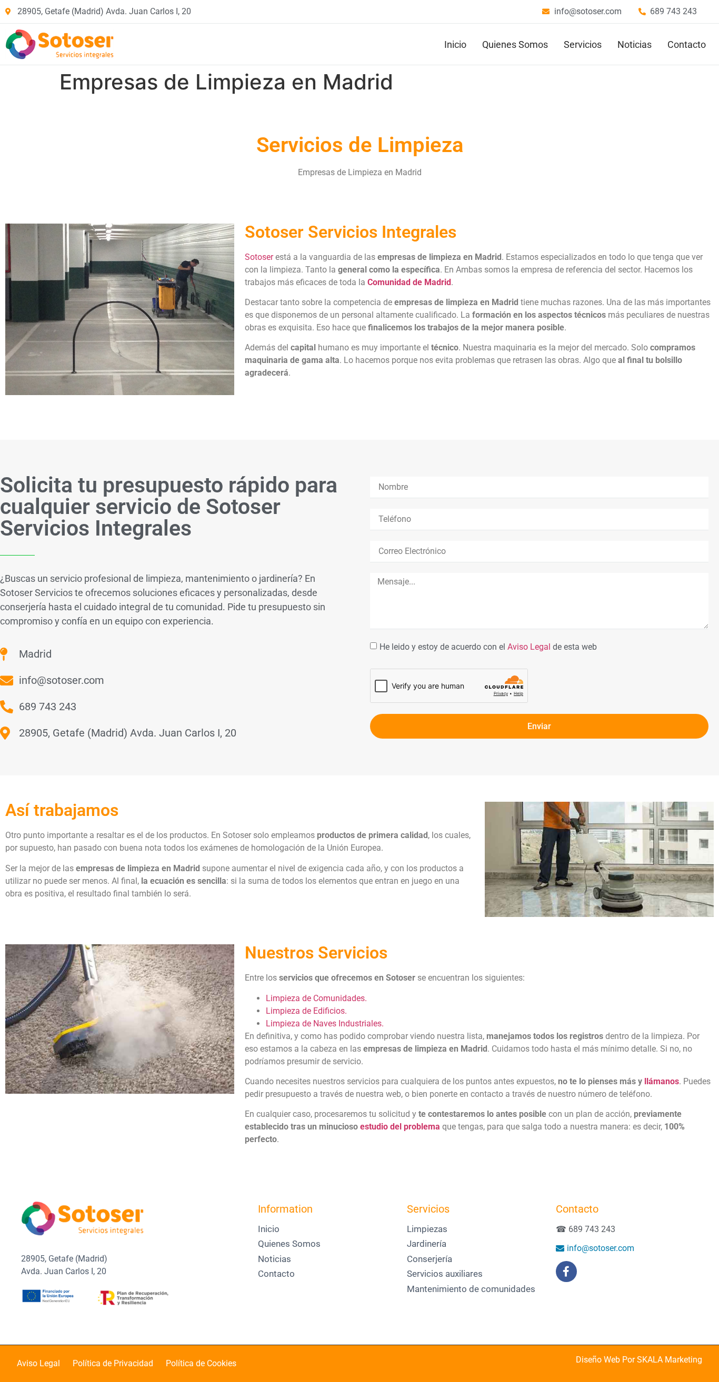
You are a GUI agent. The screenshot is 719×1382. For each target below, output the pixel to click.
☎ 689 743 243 (585, 1229)
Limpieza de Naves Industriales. (325, 1023)
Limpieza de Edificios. (306, 1011)
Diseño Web (598, 1360)
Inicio (455, 44)
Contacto (686, 44)
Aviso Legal (529, 646)
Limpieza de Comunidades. (316, 998)
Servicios (583, 44)
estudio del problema (400, 1127)
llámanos (661, 1081)
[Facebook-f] (566, 1271)
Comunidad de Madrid (409, 282)
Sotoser (259, 257)
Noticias (634, 44)
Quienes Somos (515, 44)
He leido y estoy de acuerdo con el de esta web (488, 646)
